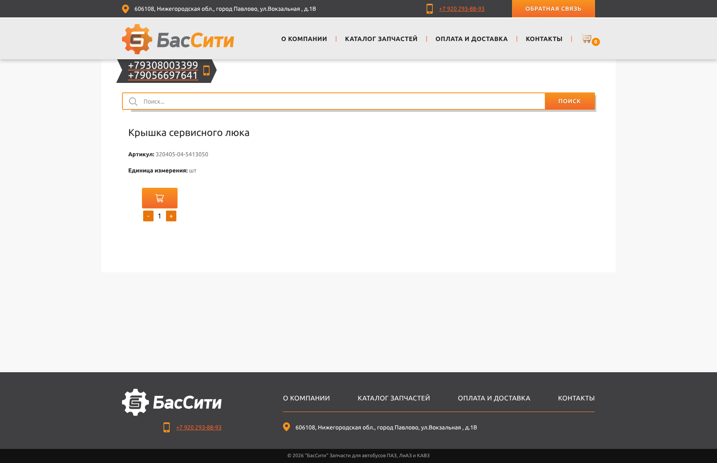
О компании (306, 398)
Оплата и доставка (494, 398)
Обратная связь (553, 8)
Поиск (569, 101)
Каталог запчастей (394, 398)
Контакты (576, 398)
